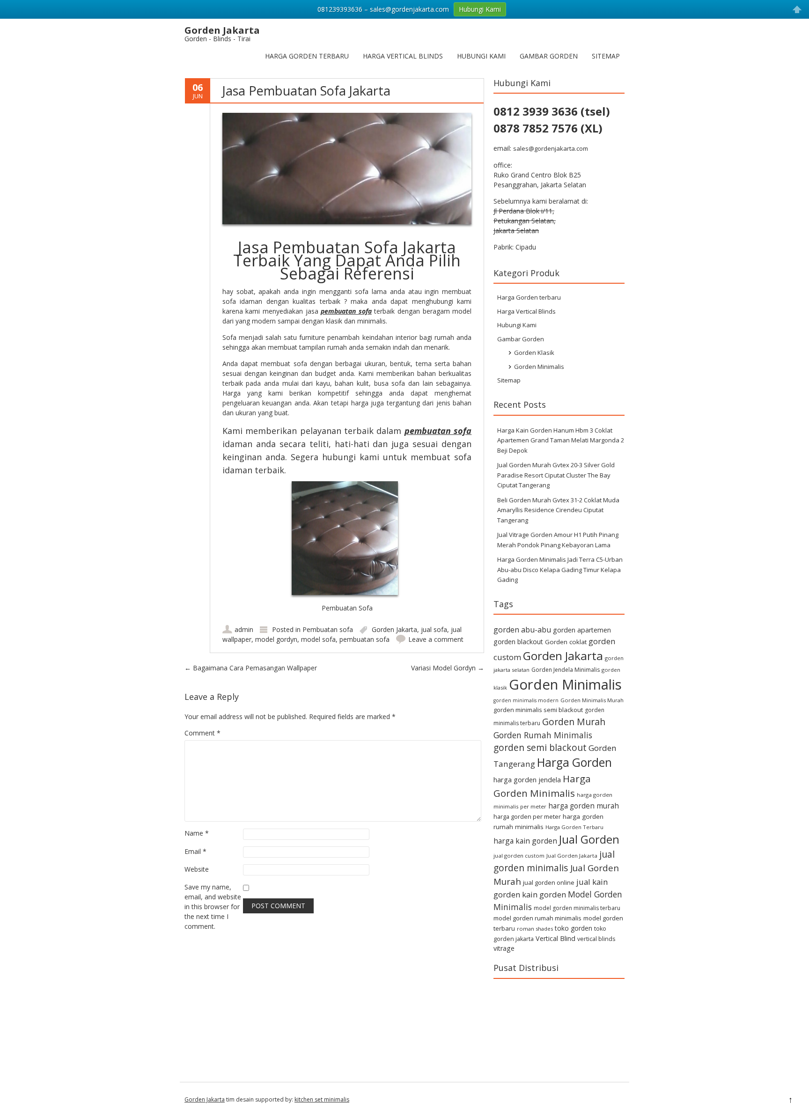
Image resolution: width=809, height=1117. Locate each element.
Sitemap (606, 55)
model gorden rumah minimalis (537, 918)
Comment (202, 732)
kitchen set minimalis (321, 1099)
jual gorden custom (518, 855)
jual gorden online (548, 882)
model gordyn (276, 639)
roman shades (535, 928)
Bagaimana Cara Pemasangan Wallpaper (250, 667)
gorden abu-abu (522, 630)
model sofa (318, 639)
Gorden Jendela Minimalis (565, 670)
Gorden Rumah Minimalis (542, 735)
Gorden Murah (573, 721)
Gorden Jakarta (394, 629)
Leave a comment (435, 639)
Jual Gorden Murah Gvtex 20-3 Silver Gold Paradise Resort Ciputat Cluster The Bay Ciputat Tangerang (556, 475)
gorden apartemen (582, 629)
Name (196, 833)
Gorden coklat (566, 642)
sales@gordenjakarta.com (550, 148)
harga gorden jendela (527, 779)
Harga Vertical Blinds (403, 55)
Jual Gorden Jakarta (571, 855)
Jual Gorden (589, 839)
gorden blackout (518, 641)
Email (195, 851)
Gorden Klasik (534, 352)
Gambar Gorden (549, 55)
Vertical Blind (555, 938)
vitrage (504, 948)
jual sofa (434, 629)
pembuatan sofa (346, 311)
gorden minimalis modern (526, 700)
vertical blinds (596, 939)
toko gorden (573, 928)
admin (244, 629)
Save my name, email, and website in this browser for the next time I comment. (212, 906)
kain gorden (544, 894)
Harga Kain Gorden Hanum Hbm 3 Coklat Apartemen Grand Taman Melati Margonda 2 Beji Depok (560, 440)
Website (196, 869)
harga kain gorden (525, 841)
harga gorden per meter (527, 816)
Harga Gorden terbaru (307, 55)
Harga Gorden (574, 762)
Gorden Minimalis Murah (592, 700)
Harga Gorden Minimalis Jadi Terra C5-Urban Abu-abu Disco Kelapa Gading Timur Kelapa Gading (560, 569)
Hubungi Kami (481, 55)
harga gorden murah (583, 806)
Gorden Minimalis (539, 366)
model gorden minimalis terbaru (577, 908)
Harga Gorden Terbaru (574, 826)
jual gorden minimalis (554, 861)
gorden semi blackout (540, 748)
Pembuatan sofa (327, 629)
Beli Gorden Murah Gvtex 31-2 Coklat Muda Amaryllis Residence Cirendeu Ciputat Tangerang (558, 510)
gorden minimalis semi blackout (538, 709)
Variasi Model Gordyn (447, 667)
